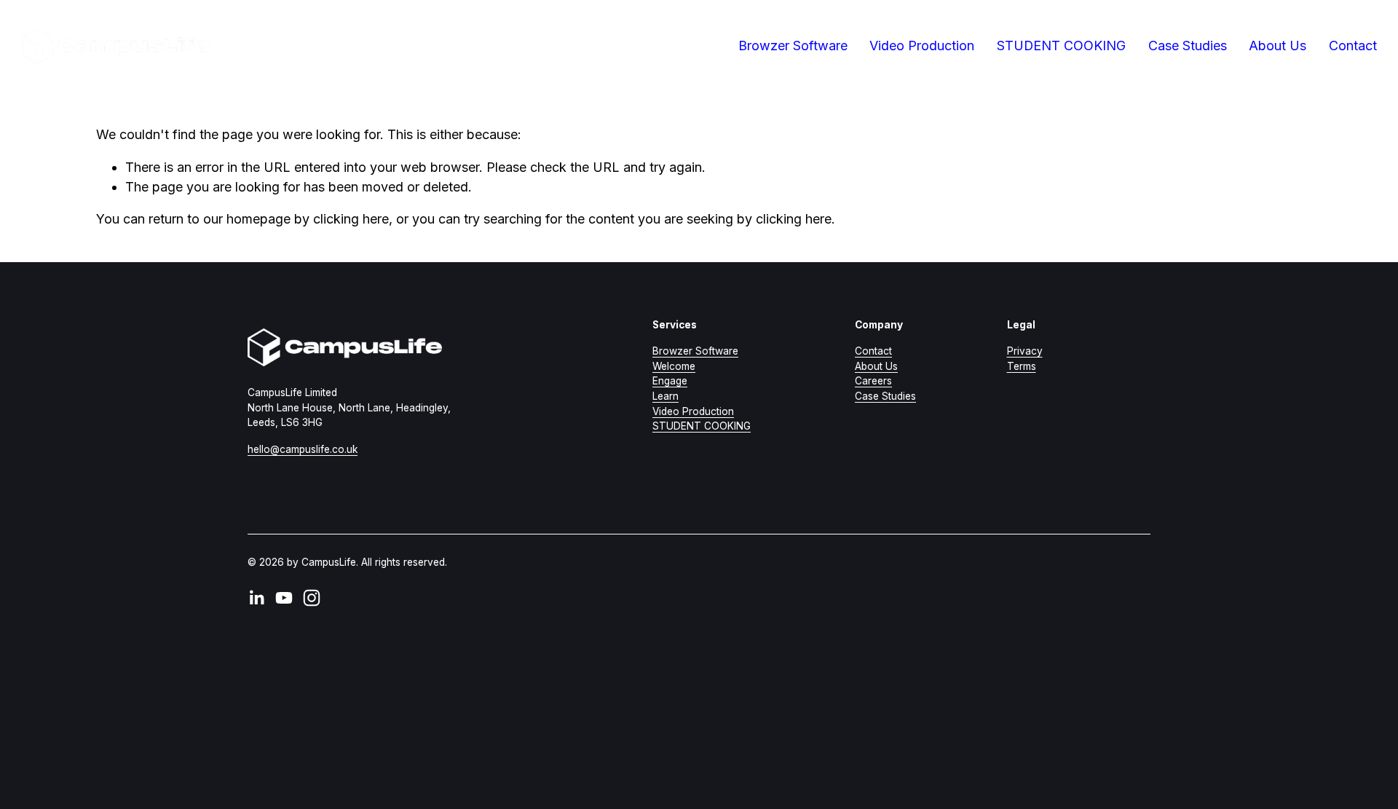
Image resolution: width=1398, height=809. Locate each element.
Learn (665, 396)
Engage (669, 381)
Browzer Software (695, 351)
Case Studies (1187, 45)
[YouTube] (284, 598)
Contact (1353, 45)
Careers (873, 381)
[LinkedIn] (256, 598)
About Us (1277, 45)
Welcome (673, 366)
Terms (1021, 366)
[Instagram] (311, 598)
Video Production (921, 45)
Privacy (1025, 351)
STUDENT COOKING (1061, 45)
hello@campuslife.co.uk (303, 449)
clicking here (351, 218)
